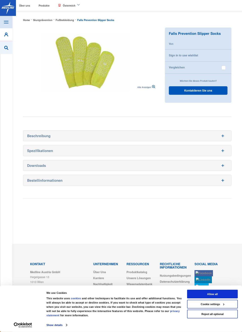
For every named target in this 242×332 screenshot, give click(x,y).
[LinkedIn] (203, 279)
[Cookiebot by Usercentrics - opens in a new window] (22, 325)
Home (26, 20)
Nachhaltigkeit (102, 284)
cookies (76, 298)
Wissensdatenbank (139, 284)
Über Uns (99, 272)
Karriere (98, 278)
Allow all (212, 294)
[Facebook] (204, 273)
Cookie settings (210, 303)
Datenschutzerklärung (175, 281)
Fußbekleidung (65, 20)
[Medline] (8, 8)
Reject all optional (212, 314)
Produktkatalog (136, 272)
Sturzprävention (42, 20)
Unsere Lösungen (138, 278)
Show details (54, 325)
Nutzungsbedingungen (175, 275)
